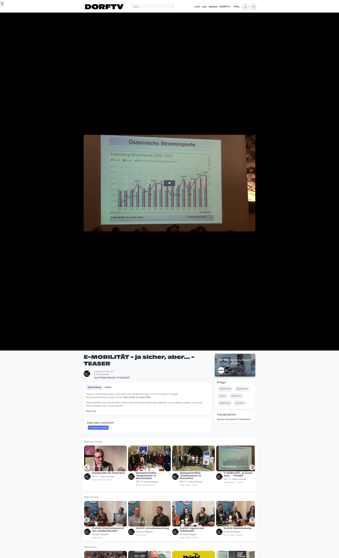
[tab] (94, 387)
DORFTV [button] (225, 6)
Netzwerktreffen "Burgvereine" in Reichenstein (146, 476)
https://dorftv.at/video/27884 (137, 397)
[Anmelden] (253, 7)
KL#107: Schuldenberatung (152, 528)
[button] (245, 7)
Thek (236, 6)
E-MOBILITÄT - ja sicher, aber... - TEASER (238, 474)
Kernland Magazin (100, 534)
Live (197, 6)
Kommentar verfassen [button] (98, 428)
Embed (108, 387)
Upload (213, 6)
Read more (91, 411)
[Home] (105, 6)
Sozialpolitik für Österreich (108, 473)
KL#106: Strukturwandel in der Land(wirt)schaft (108, 529)
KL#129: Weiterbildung (237, 528)
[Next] (252, 467)
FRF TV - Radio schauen (234, 360)
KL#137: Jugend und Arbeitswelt (192, 529)
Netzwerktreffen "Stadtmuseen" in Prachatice (190, 476)
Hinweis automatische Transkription (234, 419)
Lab (204, 6)
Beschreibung (94, 387)
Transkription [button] (226, 414)
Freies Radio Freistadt (114, 377)
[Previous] (87, 467)
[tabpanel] (147, 403)
